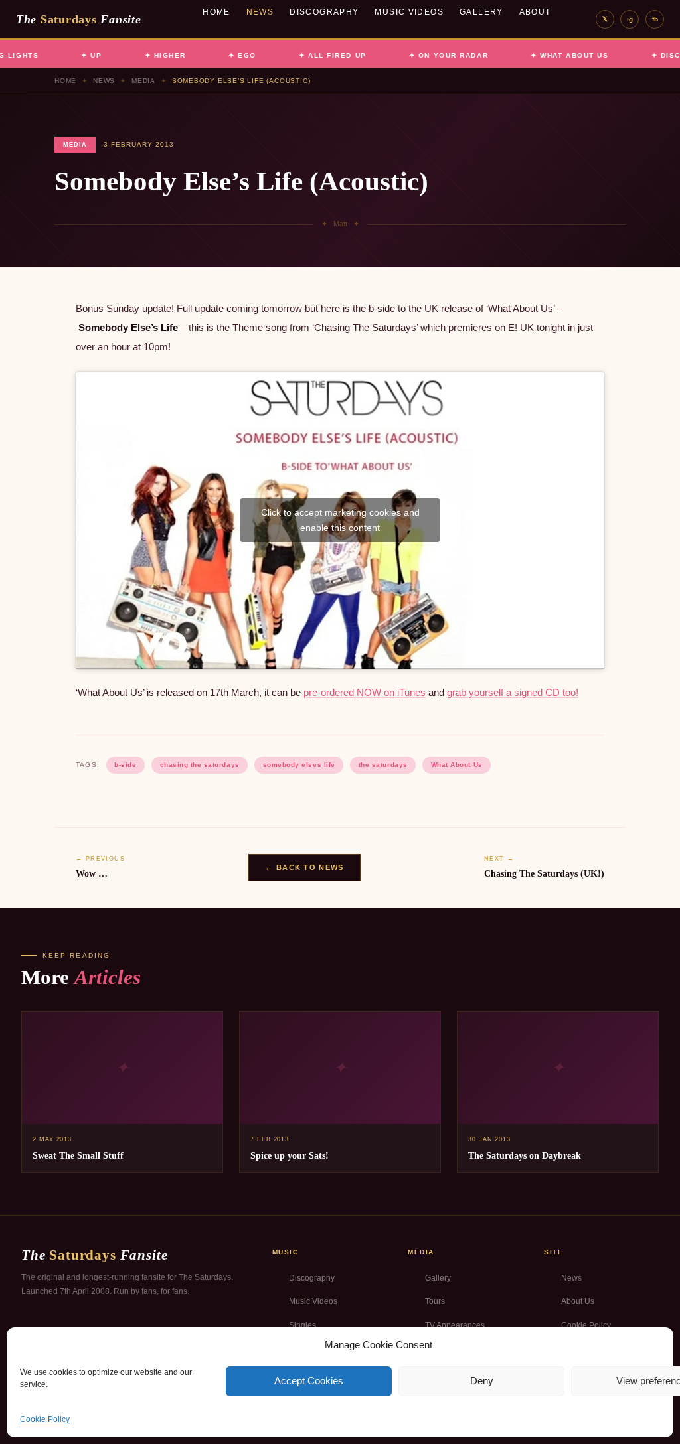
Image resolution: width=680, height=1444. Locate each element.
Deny (481, 1380)
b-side (125, 764)
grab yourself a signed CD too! (512, 692)
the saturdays (383, 764)
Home (216, 12)
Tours (435, 1301)
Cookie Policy (45, 1419)
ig (630, 19)
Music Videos (409, 12)
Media (143, 80)
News (260, 12)
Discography (324, 12)
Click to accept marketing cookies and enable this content (340, 520)
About (535, 12)
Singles (302, 1325)
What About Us (457, 764)
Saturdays (78, 19)
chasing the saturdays (200, 764)
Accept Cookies (308, 1380)
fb (655, 19)
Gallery (481, 12)
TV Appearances (455, 1325)
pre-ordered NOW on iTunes (364, 692)
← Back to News (304, 867)
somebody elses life (299, 764)
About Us (577, 1301)
